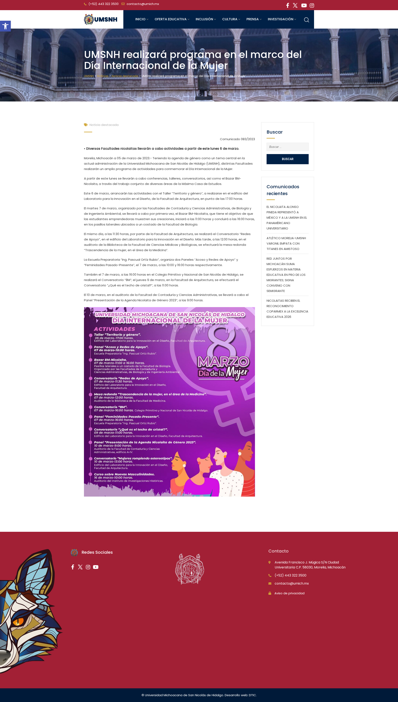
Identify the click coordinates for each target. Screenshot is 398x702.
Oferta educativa (171, 19)
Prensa (252, 19)
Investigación (280, 19)
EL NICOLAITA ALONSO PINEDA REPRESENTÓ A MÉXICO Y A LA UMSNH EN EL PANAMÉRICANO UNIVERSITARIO (287, 217)
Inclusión (204, 19)
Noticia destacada (104, 125)
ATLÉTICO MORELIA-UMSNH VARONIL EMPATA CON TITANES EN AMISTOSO (286, 243)
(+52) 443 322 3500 (104, 4)
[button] (5, 26)
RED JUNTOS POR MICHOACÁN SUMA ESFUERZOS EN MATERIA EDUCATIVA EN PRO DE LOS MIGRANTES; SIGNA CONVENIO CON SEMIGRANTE (286, 274)
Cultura (229, 19)
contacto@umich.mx (143, 4)
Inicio (140, 19)
